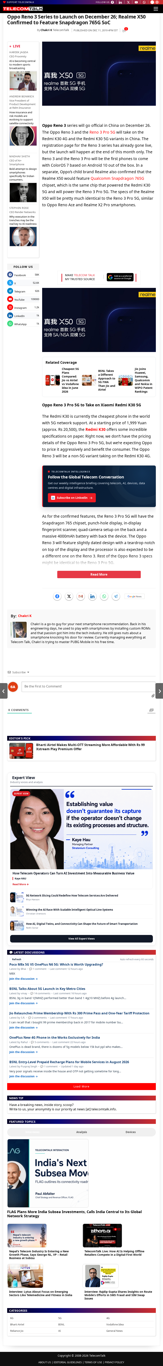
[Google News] (135, 596)
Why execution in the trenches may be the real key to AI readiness (23, 220)
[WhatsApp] (104, 596)
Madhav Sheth (19, 156)
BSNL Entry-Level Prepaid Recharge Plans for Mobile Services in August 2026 (69, 1062)
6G (11, 1318)
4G (108, 1318)
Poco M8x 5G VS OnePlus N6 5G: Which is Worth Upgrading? (56, 964)
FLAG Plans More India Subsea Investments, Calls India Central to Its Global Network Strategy (74, 1213)
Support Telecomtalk (20, 2)
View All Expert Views (81, 938)
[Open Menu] (156, 9)
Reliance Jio (16, 1331)
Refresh (16, 959)
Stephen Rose (19, 208)
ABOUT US (44, 1362)
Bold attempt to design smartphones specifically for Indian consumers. (23, 174)
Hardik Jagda (18, 52)
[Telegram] (116, 596)
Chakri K (46, 30)
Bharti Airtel (17, 1324)
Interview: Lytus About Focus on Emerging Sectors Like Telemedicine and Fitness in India (40, 1293)
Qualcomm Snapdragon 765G (117, 178)
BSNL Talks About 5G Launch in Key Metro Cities (47, 989)
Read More (98, 574)
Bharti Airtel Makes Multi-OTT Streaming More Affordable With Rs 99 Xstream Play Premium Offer (90, 747)
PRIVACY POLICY (114, 1362)
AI (59, 1331)
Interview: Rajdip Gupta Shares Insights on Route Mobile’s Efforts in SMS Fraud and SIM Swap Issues (118, 1295)
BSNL (61, 1324)
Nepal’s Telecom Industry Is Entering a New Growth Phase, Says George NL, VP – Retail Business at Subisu (39, 1254)
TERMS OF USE (93, 1362)
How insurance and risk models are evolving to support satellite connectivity (21, 117)
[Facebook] (57, 596)
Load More (81, 1086)
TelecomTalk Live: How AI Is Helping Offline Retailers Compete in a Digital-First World (114, 1252)
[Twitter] (69, 596)
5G (59, 1318)
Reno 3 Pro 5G (102, 132)
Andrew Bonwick (21, 96)
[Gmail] (81, 596)
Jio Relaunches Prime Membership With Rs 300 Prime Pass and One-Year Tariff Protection (79, 1013)
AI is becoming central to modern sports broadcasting (22, 64)
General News (114, 1331)
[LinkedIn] (92, 596)
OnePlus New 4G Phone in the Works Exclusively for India (54, 1038)
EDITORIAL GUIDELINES (68, 1362)
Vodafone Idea (115, 1324)
